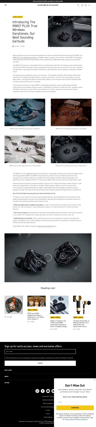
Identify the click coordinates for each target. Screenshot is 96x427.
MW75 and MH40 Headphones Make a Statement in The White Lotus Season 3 (35, 316)
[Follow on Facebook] (43, 391)
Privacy (48, 410)
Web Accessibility (48, 403)
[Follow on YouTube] (48, 391)
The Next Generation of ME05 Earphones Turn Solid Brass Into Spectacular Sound (81, 324)
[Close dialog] (94, 380)
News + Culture (18, 17)
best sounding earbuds (45, 226)
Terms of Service (81, 419)
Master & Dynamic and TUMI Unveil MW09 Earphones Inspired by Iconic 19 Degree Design (58, 324)
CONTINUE (75, 408)
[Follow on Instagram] (37, 391)
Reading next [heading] (48, 288)
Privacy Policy (69, 419)
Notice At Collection (48, 400)
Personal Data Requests (48, 407)
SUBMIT (40, 363)
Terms (48, 414)
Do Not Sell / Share (48, 396)
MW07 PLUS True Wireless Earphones (25, 57)
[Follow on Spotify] (53, 391)
